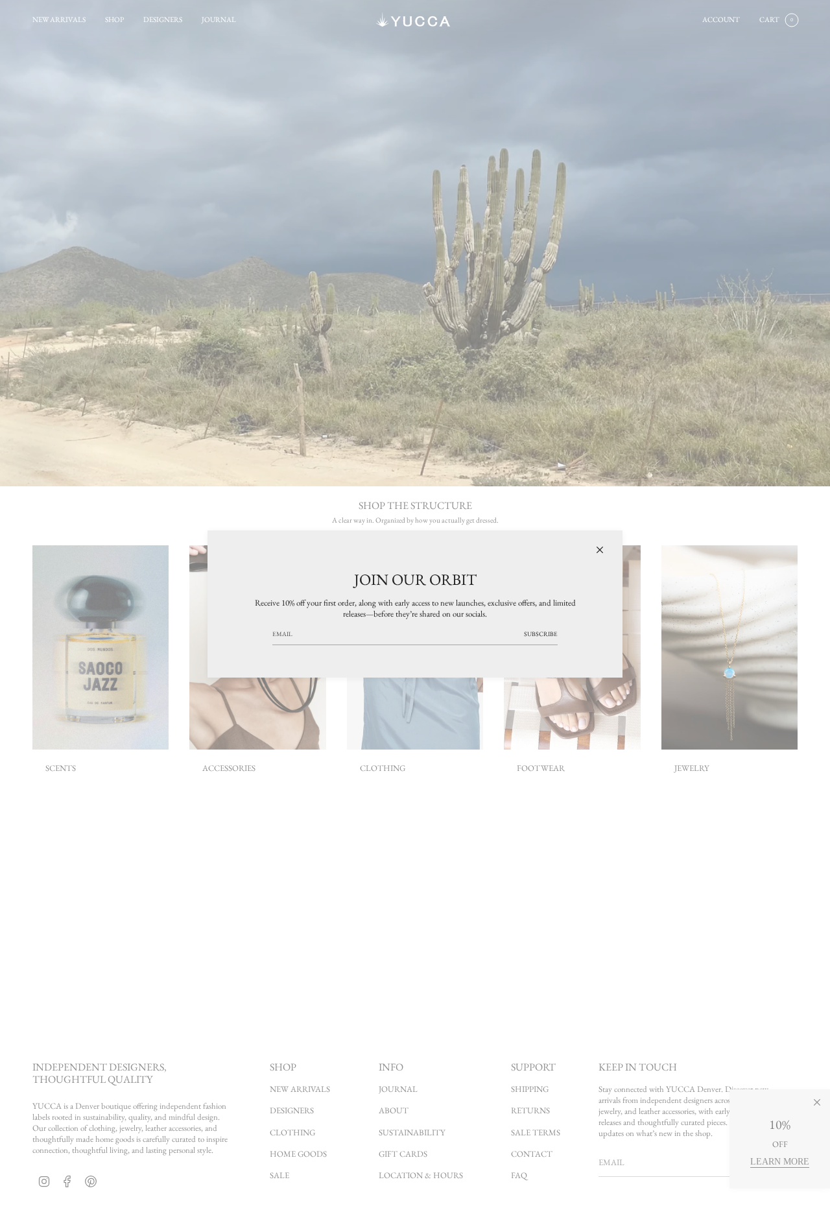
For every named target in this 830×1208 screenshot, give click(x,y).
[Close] (600, 550)
